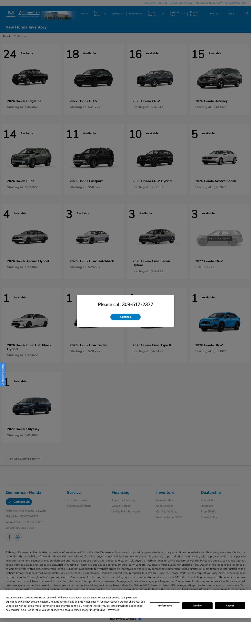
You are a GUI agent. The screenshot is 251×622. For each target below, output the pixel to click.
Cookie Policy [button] (34, 610)
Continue (125, 317)
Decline (197, 605)
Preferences (165, 605)
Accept (230, 605)
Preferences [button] (113, 610)
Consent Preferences (2, 374)
